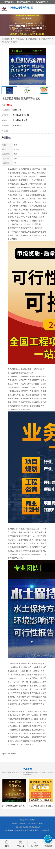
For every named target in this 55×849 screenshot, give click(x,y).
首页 (12, 39)
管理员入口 (37, 830)
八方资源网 (19, 830)
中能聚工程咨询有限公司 (22, 827)
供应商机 (20, 39)
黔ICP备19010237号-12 (35, 823)
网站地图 (46, 830)
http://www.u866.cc (9, 754)
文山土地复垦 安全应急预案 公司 (15, 806)
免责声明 (28, 830)
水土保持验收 (31, 39)
